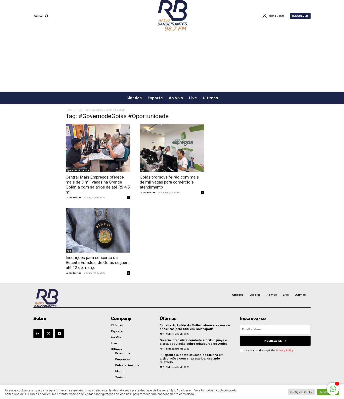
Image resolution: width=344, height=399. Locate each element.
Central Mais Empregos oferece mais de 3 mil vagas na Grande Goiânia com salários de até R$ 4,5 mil (98, 185)
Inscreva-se (273, 340)
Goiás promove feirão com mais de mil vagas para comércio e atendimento (169, 182)
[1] (333, 391)
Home (69, 110)
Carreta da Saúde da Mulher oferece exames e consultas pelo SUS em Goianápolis (195, 327)
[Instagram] (37, 333)
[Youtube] (59, 333)
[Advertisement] (172, 62)
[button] (41, 16)
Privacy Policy (284, 350)
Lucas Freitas (73, 197)
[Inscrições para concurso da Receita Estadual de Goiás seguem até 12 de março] (98, 230)
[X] (48, 333)
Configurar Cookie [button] (301, 392)
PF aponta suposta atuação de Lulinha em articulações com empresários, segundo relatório (192, 358)
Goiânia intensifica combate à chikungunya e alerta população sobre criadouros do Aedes (193, 342)
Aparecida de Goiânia (78, 170)
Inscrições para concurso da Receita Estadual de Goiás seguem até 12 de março (98, 262)
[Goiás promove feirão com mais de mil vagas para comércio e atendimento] (172, 148)
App (143, 170)
